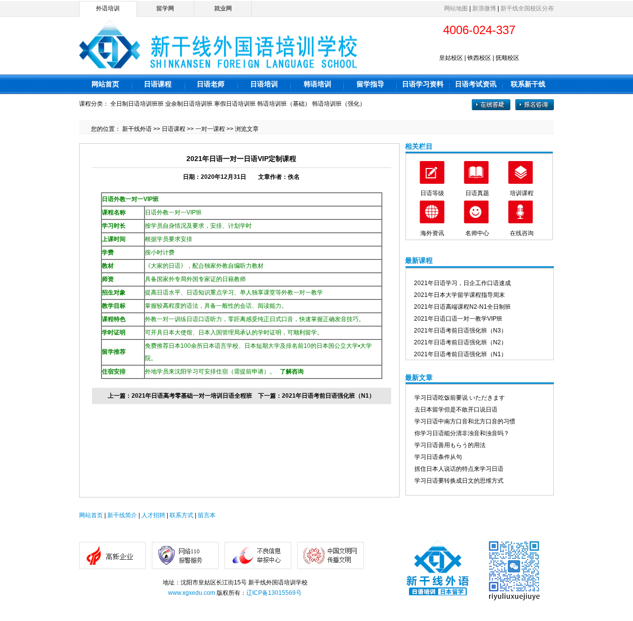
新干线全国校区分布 (527, 8)
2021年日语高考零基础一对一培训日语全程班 (192, 395)
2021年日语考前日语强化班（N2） (460, 342)
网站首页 (105, 84)
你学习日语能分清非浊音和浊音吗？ (461, 433)
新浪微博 (484, 8)
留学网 (165, 8)
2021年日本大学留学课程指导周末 (459, 294)
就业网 (223, 8)
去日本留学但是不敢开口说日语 (455, 409)
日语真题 (477, 193)
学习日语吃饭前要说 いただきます (459, 397)
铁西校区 (479, 57)
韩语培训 (317, 84)
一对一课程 (210, 128)
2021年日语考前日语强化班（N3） (460, 330)
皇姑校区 (451, 57)
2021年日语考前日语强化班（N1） (328, 395)
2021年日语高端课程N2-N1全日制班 (462, 306)
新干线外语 (137, 128)
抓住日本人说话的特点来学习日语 (458, 468)
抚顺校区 (507, 57)
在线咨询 (522, 233)
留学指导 (370, 84)
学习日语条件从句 (438, 457)
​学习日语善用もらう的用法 (450, 445)
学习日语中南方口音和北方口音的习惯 (464, 421)
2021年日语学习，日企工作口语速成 (462, 283)
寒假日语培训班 (235, 103)
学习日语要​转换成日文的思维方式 (458, 480)
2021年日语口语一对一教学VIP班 (458, 318)
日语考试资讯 (476, 84)
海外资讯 (432, 233)
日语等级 (432, 193)
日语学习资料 (423, 84)
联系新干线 (528, 84)
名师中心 (477, 233)
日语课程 (158, 84)
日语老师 (211, 84)
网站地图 (456, 8)
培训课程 (522, 193)
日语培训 (264, 84)
